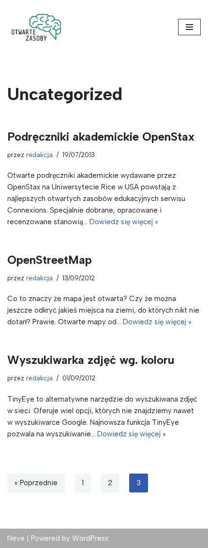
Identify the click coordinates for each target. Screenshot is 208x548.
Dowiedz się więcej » (123, 221)
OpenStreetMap (49, 260)
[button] (36, 27)
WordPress (90, 538)
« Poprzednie (36, 482)
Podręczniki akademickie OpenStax (100, 137)
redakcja (39, 155)
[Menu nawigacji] (189, 27)
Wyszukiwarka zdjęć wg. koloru (90, 360)
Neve (16, 538)
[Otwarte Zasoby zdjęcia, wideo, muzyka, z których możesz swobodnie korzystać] (36, 27)
